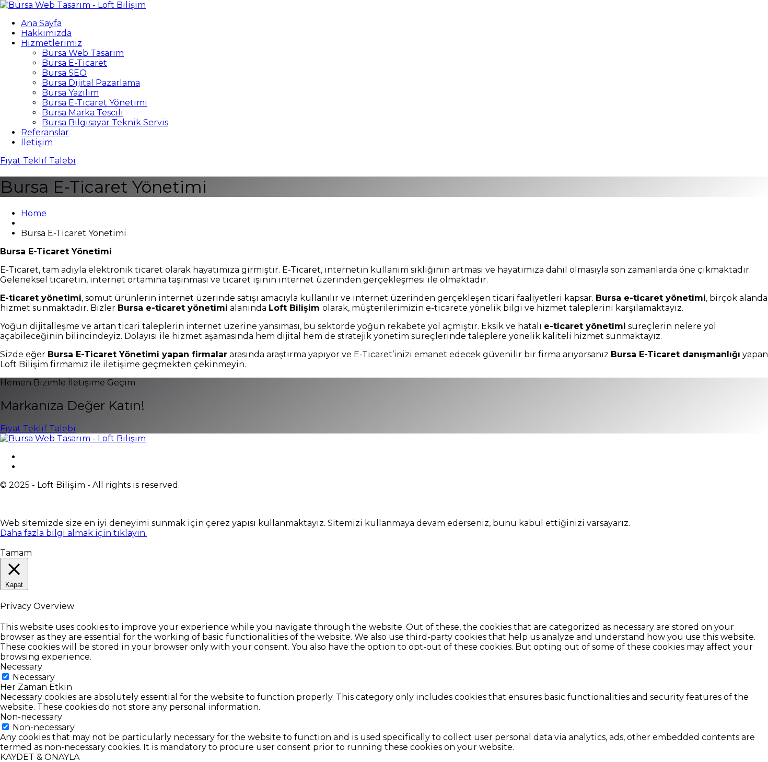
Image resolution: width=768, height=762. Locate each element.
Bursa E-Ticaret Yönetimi (94, 103)
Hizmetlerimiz (51, 43)
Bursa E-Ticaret (74, 63)
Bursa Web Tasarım (83, 53)
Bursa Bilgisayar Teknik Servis (105, 122)
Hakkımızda (46, 33)
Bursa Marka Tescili (82, 113)
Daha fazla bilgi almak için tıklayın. (73, 533)
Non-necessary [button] (31, 717)
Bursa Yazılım (70, 93)
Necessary (34, 677)
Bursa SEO (64, 73)
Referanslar (45, 132)
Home (33, 213)
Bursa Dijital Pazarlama (91, 83)
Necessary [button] (21, 667)
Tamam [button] (16, 553)
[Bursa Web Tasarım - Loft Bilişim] (73, 5)
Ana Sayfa (41, 23)
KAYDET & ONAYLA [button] (39, 757)
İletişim (37, 142)
